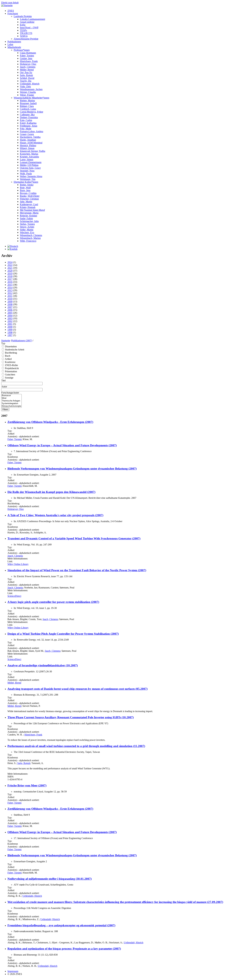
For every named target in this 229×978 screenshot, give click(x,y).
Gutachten (10, 374)
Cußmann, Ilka (27, 114)
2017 (9, 279)
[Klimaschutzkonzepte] (11, 406)
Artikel (8, 359)
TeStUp (24, 36)
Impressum (12, 971)
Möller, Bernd (27, 69)
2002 (9, 321)
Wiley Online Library (18, 564)
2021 (9, 268)
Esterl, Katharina (28, 123)
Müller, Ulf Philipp (29, 165)
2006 (9, 310)
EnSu (22, 24)
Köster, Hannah (27, 207)
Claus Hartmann (28, 52)
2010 (9, 298)
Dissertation (11, 346)
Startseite (5, 340)
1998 (9, 332)
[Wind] (11, 398)
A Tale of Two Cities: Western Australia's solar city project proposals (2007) (55, 515)
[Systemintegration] (11, 403)
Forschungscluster (10, 392)
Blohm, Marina (27, 100)
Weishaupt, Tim (27, 179)
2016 (9, 282)
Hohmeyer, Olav (28, 64)
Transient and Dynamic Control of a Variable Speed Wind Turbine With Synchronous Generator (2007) (73, 538)
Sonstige (9, 377)
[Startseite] (7, 5)
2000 (9, 326)
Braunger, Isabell (28, 103)
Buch (7, 355)
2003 (9, 318)
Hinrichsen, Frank (29, 61)
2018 (9, 276)
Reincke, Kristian (28, 215)
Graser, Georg (27, 134)
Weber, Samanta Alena (31, 176)
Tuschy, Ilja (25, 81)
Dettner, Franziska (29, 117)
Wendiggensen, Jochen (31, 89)
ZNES (10, 10)
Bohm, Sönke (26, 184)
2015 (9, 284)
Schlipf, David (27, 78)
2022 (9, 265)
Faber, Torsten (27, 55)
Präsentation (11, 371)
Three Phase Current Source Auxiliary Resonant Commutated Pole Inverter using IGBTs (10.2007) (70, 717)
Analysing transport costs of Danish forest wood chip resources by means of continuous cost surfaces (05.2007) (77, 688)
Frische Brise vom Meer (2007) (26, 785)
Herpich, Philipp (28, 145)
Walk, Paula (26, 173)
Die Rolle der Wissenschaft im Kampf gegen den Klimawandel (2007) (51, 492)
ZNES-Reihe (11, 365)
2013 (9, 290)
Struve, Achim (27, 227)
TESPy (23, 30)
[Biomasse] (11, 395)
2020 (9, 270)
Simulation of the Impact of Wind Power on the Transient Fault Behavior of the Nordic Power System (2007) (76, 570)
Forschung (12, 13)
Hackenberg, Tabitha (30, 137)
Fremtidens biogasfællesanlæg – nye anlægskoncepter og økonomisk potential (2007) (61, 925)
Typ (3, 343)
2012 (9, 293)
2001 (9, 324)
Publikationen (14, 41)
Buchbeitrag (11, 352)
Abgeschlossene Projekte (26, 38)
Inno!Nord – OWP (29, 27)
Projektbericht (12, 368)
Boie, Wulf (25, 187)
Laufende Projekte (23, 16)
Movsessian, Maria (29, 212)
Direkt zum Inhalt (10, 2)
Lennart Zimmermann (30, 162)
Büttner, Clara (27, 106)
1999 (9, 329)
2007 (9, 307)
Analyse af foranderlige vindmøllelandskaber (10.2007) (42, 665)
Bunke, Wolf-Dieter (29, 196)
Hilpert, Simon (27, 148)
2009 (9, 301)
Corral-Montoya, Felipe (31, 111)
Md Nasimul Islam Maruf (32, 210)
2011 (9, 296)
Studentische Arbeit (14, 349)
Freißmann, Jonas (28, 125)
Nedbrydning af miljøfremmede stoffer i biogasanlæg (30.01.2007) (49, 878)
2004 (9, 315)
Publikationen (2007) (21, 340)
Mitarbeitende (14, 47)
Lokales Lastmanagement (32, 19)
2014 (9, 287)
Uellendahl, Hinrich (29, 83)
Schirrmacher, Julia (29, 221)
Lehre (10, 44)
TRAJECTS (26, 33)
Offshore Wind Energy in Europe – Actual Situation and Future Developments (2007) (62, 445)
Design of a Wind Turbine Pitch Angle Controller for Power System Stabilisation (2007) (63, 633)
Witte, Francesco (28, 241)
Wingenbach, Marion (30, 238)
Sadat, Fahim (26, 218)
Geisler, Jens (26, 58)
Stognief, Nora (27, 170)
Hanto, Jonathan (28, 139)
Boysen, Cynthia (28, 193)
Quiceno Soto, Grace (30, 168)
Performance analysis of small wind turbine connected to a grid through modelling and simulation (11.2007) (76, 746)
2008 (9, 304)
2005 (9, 312)
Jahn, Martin (26, 201)
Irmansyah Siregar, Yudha (32, 151)
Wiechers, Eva (27, 232)
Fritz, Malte (25, 128)
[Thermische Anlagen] (11, 401)
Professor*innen (22, 50)
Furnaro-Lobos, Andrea (31, 131)
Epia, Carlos (26, 120)
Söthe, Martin (26, 229)
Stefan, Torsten (27, 224)
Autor (4, 386)
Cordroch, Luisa (28, 109)
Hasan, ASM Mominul (31, 142)
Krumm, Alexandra (29, 156)
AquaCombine (27, 22)
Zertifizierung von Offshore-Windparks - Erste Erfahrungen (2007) (50, 422)
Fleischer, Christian (29, 198)
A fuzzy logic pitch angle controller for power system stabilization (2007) (53, 602)
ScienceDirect (14, 596)
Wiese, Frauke (27, 95)
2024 (9, 262)
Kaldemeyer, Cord (29, 204)
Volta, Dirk (25, 86)
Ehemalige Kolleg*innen (26, 182)
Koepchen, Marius (29, 154)
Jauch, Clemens (27, 67)
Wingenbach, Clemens (31, 235)
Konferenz (10, 362)
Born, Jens (25, 190)
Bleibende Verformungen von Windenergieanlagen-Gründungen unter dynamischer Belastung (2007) (72, 468)
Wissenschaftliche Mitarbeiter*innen (31, 97)
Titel (3, 380)
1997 (9, 335)
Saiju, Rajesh (26, 75)
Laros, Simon (26, 159)
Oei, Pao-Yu (26, 72)
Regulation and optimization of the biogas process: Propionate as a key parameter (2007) (64, 948)
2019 (9, 273)
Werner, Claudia (28, 92)
